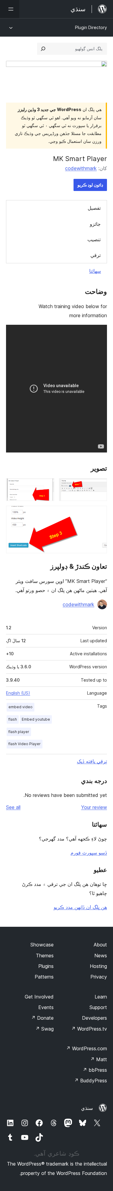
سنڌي (87, 1108)
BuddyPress (90, 1080)
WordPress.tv (89, 1029)
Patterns (44, 977)
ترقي (95, 255)
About (100, 945)
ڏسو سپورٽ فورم (89, 853)
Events (46, 1007)
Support (98, 1007)
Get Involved (39, 997)
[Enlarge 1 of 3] (99, 486)
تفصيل (94, 208)
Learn (101, 997)
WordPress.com (86, 1048)
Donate (42, 1018)
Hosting (98, 966)
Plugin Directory (91, 27)
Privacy (98, 977)
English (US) (18, 693)
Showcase (42, 945)
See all (13, 807)
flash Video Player (24, 744)
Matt (98, 1059)
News (100, 955)
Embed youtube (36, 719)
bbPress (95, 1070)
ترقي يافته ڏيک (92, 761)
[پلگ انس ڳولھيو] (43, 49)
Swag (44, 1029)
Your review (94, 807)
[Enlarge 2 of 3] (46, 486)
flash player (18, 731)
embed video (20, 707)
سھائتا (95, 271)
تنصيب (94, 239)
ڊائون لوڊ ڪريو (90, 184)
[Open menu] (9, 9)
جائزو (95, 224)
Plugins (46, 966)
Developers (94, 1018)
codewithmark (81, 168)
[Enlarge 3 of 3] (99, 514)
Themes (45, 955)
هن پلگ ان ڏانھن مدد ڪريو (80, 907)
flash (12, 719)
